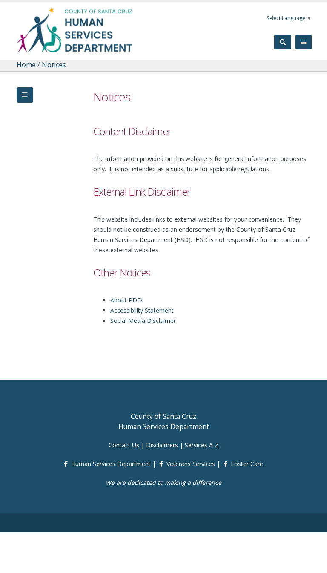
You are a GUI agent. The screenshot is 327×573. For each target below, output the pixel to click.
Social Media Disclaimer (143, 321)
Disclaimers (162, 445)
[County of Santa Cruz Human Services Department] (75, 29)
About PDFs (126, 300)
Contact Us (124, 445)
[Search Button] (282, 42)
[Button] (25, 95)
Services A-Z (202, 445)
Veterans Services (190, 464)
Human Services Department (111, 464)
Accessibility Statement (142, 310)
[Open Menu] (303, 42)
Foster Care (247, 464)
